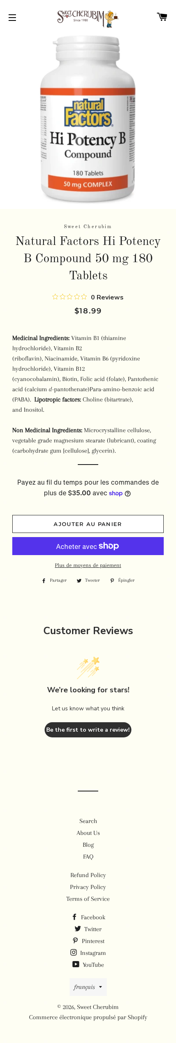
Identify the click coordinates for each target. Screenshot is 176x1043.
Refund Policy (88, 875)
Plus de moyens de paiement (88, 565)
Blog (88, 844)
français (84, 987)
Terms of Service (88, 898)
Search (88, 821)
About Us (88, 833)
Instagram (92, 953)
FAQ (88, 856)
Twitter (92, 929)
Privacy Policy (88, 887)
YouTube (92, 964)
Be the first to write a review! (88, 730)
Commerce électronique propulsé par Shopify (88, 1017)
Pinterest (92, 941)
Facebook (92, 917)
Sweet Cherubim (98, 1007)
